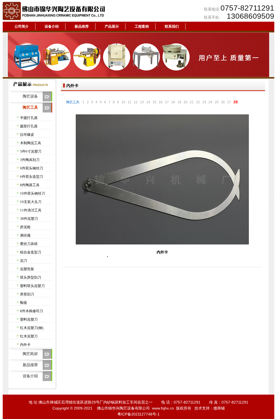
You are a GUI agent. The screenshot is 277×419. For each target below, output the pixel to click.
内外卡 (25, 345)
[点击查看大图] (162, 243)
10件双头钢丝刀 (32, 193)
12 (136, 102)
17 (167, 102)
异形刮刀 (27, 294)
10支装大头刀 (30, 202)
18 (173, 102)
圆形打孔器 (29, 126)
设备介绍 (30, 376)
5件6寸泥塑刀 (30, 151)
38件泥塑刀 (29, 219)
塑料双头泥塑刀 (32, 286)
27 (229, 102)
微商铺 (219, 408)
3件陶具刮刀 (29, 160)
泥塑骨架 (27, 269)
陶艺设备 (30, 96)
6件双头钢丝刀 (31, 168)
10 (123, 102)
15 (154, 102)
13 (142, 102)
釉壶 (23, 303)
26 (223, 102)
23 (204, 102)
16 (161, 102)
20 (185, 102)
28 (235, 102)
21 (192, 102)
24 (210, 102)
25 (217, 102)
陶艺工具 (30, 107)
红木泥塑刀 (29, 336)
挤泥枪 (25, 227)
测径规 (25, 235)
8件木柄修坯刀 (31, 311)
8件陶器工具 (29, 185)
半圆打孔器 (29, 118)
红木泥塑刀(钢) (31, 328)
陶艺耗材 (30, 354)
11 (129, 102)
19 (179, 102)
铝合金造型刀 (30, 252)
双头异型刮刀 (30, 277)
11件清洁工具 (30, 210)
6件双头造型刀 (31, 177)
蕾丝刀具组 (29, 244)
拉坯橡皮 (27, 135)
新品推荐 (30, 365)
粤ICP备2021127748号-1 (138, 414)
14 (148, 102)
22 (198, 102)
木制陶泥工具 (30, 143)
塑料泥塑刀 (29, 319)
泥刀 (23, 261)
